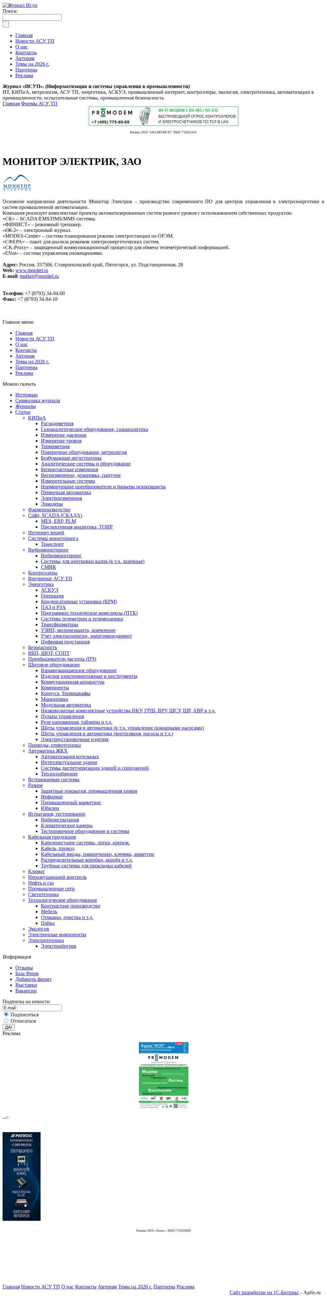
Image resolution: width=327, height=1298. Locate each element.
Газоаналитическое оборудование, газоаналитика (94, 429)
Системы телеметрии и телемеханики (82, 618)
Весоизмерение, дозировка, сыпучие (81, 475)
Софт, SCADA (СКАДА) (55, 515)
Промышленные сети (51, 888)
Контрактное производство (70, 906)
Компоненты (55, 687)
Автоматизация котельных (70, 756)
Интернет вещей (46, 532)
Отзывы (24, 967)
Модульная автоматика (66, 705)
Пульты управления (62, 716)
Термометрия (55, 446)
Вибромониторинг (48, 550)
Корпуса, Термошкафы (65, 693)
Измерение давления (63, 435)
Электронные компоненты (57, 934)
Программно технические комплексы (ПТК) (89, 613)
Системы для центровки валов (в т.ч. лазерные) (92, 561)
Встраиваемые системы (54, 779)
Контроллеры (42, 572)
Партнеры (26, 367)
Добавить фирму (33, 979)
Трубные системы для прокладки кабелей (86, 865)
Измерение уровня (61, 440)
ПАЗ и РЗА (53, 607)
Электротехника (46, 940)
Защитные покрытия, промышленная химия (89, 791)
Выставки (26, 985)
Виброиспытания (60, 819)
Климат (36, 871)
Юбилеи (50, 808)
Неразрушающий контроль (57, 877)
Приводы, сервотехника (54, 745)
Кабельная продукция (52, 837)
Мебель (49, 911)
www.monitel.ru (31, 270)
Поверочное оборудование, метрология (84, 452)
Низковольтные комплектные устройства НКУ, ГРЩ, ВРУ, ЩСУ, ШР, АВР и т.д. (128, 710)
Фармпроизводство (49, 509)
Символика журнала (37, 400)
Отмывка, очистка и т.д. (67, 917)
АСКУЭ (49, 590)
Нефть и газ (41, 883)
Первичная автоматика (66, 492)
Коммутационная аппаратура (72, 682)
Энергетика (41, 584)
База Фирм (27, 973)
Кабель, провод (57, 848)
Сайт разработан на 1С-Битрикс (264, 1292)
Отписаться (23, 1021)
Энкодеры (52, 504)
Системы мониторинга (53, 538)
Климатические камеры (67, 825)
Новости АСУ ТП (34, 338)
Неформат (52, 796)
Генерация (52, 595)
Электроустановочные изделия (74, 739)
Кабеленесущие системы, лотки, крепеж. (85, 842)
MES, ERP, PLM (58, 521)
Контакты (26, 350)
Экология (38, 928)
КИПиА (37, 417)
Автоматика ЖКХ (48, 750)
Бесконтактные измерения (69, 469)
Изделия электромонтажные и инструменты (89, 676)
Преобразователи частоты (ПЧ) (62, 659)
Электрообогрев (58, 946)
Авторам (24, 356)
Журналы (25, 406)
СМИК (48, 567)
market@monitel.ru (39, 276)
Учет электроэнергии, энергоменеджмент (86, 636)
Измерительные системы (68, 481)
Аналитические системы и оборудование (86, 463)
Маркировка (54, 699)
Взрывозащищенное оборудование (79, 670)
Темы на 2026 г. (32, 361)
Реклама (24, 373)
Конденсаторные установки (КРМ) (79, 601)
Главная (11, 103)
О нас (21, 344)
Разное (35, 785)
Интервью (26, 394)
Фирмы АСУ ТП (39, 103)
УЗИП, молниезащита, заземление (78, 630)
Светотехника (43, 894)
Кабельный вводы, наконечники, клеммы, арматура (97, 854)
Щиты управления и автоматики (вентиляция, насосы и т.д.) (107, 733)
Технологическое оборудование (62, 900)
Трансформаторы (59, 624)
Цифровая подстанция (65, 641)
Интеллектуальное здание (69, 762)
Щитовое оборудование (54, 664)
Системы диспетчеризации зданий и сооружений (95, 768)
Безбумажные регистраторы (71, 458)
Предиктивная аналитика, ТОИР (77, 527)
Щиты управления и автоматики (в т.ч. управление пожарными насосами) (122, 728)
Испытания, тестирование (56, 814)
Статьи (23, 412)
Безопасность (42, 647)
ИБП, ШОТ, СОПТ (49, 653)
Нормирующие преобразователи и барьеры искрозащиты (103, 486)
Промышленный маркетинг (71, 802)
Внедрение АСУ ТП (50, 578)
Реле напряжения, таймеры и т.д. (76, 722)
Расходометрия (57, 423)
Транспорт (52, 544)
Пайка (48, 923)
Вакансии (26, 990)
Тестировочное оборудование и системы (85, 831)
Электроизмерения (61, 498)
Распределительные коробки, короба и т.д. (87, 860)
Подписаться (25, 1014)
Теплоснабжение (59, 773)
